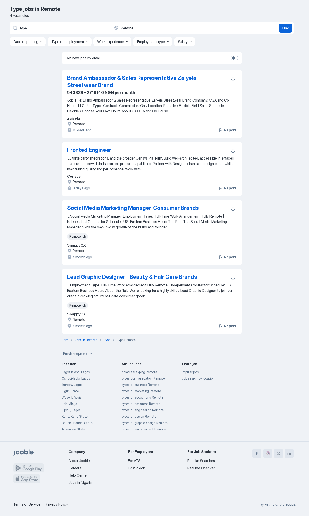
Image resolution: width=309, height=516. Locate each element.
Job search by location (198, 378)
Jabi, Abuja (69, 404)
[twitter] (278, 453)
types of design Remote (139, 416)
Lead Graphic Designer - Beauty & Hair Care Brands (132, 277)
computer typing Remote (139, 372)
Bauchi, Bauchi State (77, 423)
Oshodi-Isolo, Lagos (76, 378)
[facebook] (256, 453)
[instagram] (267, 453)
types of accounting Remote (142, 397)
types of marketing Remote (141, 391)
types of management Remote (144, 429)
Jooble (290, 505)
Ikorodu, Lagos (72, 385)
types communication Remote (143, 378)
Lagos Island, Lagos (76, 372)
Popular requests (75, 354)
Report (230, 130)
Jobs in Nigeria (80, 482)
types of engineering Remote (143, 410)
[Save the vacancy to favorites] (233, 78)
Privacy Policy (57, 504)
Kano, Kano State (75, 416)
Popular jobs (190, 372)
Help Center (78, 475)
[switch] (234, 58)
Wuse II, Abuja (72, 397)
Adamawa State (73, 429)
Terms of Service (26, 504)
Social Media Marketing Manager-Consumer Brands (133, 208)
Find (285, 28)
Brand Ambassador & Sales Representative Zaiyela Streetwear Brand (131, 81)
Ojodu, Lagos (71, 410)
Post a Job (136, 468)
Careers (75, 468)
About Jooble (79, 460)
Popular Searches (201, 460)
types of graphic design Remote (145, 423)
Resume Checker (201, 468)
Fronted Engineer (89, 150)
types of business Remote (140, 385)
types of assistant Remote (141, 404)
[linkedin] (289, 453)
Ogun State (70, 391)
